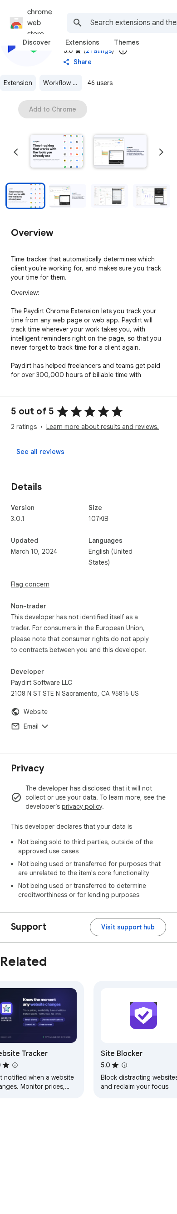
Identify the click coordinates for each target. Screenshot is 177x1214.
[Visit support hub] (128, 927)
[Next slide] (161, 152)
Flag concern (30, 584)
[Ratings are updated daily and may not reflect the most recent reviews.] (123, 50)
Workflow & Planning (62, 83)
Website (36, 712)
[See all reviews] (40, 452)
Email (31, 726)
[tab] (36, 42)
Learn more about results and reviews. (102, 427)
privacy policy (82, 806)
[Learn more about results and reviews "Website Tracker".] (15, 1065)
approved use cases (48, 851)
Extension (18, 83)
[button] (57, 152)
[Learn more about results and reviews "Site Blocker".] (124, 1065)
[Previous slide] (16, 152)
